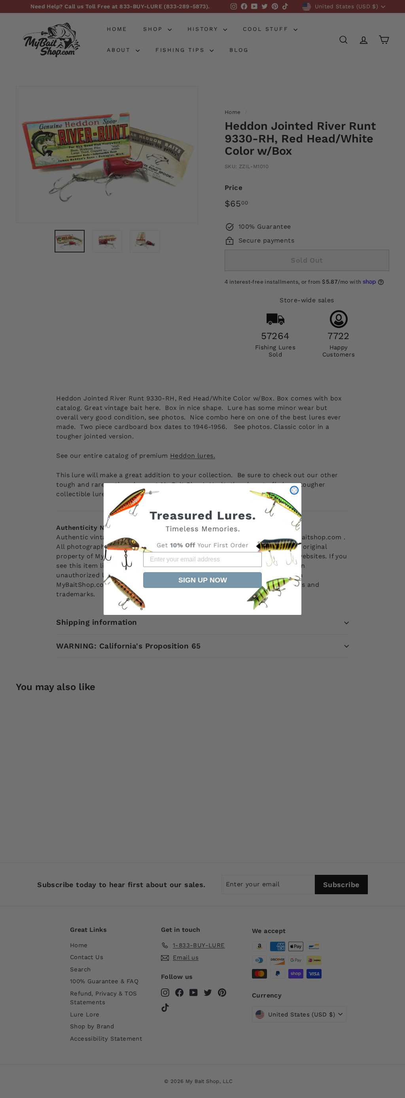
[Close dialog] (294, 490)
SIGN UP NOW (202, 580)
